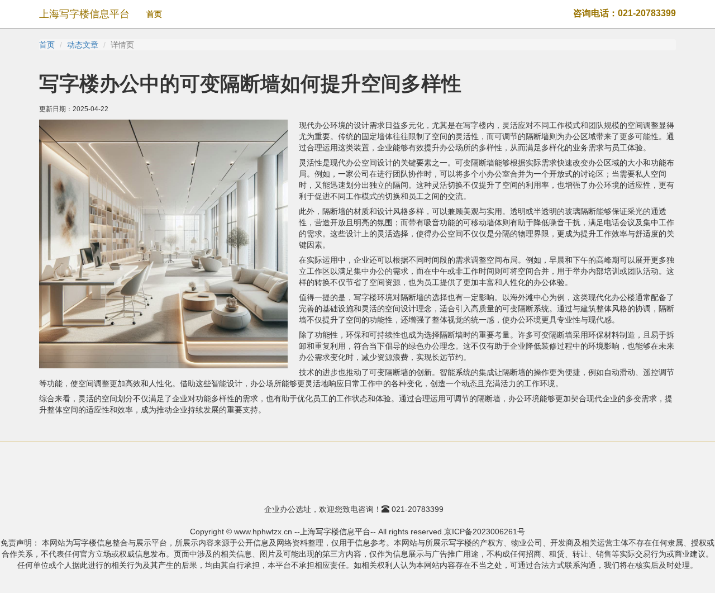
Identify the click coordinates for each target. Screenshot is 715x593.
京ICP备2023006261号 (484, 531)
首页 (154, 14)
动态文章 (82, 44)
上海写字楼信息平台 (84, 14)
